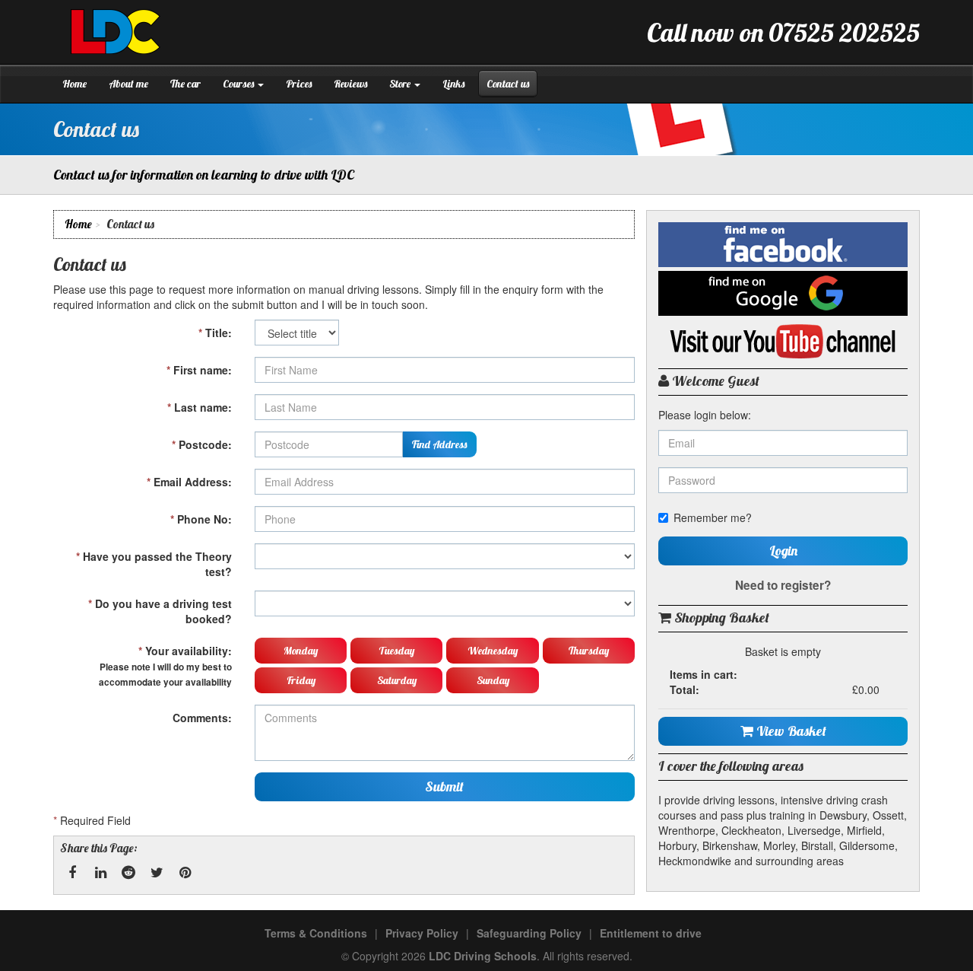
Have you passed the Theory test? (154, 564)
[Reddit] (128, 873)
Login (783, 550)
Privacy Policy (421, 933)
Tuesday (396, 650)
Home (74, 84)
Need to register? (783, 585)
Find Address (439, 444)
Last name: (199, 407)
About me (128, 84)
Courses (239, 84)
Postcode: (202, 444)
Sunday (493, 680)
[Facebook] (72, 873)
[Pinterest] (185, 873)
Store (401, 84)
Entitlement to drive (651, 933)
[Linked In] (100, 873)
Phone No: (201, 519)
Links (453, 84)
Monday (301, 650)
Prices (299, 84)
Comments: (202, 717)
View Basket (789, 731)
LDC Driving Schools (483, 955)
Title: (215, 332)
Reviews (350, 84)
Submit (444, 786)
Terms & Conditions (316, 933)
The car (185, 84)
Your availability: (165, 666)
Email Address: (189, 481)
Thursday (589, 650)
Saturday (397, 680)
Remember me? (712, 517)
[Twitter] (156, 873)
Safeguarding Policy (529, 933)
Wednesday (492, 650)
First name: (199, 369)
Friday (301, 680)
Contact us (507, 84)
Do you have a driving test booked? (160, 611)
